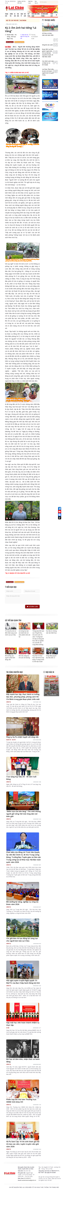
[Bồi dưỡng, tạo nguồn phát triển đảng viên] (11, 650)
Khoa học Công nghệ (36, 15)
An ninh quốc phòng (44, 15)
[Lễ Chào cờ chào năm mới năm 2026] (50, 26)
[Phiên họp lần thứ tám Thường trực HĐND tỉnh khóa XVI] (22, 1089)
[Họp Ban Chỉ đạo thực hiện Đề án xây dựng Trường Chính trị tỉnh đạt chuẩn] (38, 650)
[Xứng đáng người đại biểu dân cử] (52, 650)
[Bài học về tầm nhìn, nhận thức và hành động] (22, 1048)
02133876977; (27, 1178)
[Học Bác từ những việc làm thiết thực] (52, 626)
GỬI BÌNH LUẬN (33, 606)
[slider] (18, 518)
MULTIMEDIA (23, 20)
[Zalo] (59, 514)
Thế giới (25, 15)
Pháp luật (51, 15)
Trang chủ (6, 15)
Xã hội (15, 15)
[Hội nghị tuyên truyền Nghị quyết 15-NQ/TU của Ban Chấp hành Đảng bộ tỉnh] (22, 970)
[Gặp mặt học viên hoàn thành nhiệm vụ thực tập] (22, 1012)
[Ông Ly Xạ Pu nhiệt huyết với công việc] (22, 726)
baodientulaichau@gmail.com (29, 1180)
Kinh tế (22, 15)
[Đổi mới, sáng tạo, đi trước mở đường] (25, 650)
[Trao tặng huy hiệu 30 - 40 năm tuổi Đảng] (22, 766)
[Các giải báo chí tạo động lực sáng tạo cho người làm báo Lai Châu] (22, 928)
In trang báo (10, 42)
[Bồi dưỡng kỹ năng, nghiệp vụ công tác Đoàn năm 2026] (22, 891)
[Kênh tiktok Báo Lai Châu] (59, 517)
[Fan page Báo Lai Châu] (59, 508)
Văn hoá (18, 15)
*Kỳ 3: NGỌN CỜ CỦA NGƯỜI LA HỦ (17, 573)
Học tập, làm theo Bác (12, 20)
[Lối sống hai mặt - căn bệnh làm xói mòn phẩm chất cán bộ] (25, 626)
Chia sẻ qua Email (20, 42)
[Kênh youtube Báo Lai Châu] (59, 511)
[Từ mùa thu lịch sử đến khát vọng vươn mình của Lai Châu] (11, 626)
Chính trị (11, 15)
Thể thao (29, 15)
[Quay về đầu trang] (59, 1203)
